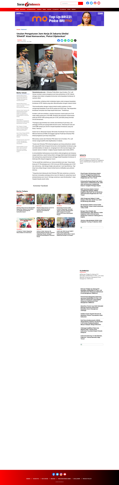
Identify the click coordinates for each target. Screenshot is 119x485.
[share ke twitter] (62, 41)
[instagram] (95, 4)
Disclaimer (76, 478)
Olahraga (63, 9)
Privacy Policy (87, 478)
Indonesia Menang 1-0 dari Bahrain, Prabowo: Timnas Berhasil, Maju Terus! (91, 337)
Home (17, 9)
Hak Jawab (45, 478)
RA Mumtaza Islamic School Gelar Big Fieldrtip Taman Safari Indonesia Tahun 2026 (92, 206)
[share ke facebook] (59, 41)
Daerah (39, 9)
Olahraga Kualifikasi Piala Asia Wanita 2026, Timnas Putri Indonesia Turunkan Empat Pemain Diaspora (91, 330)
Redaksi (53, 478)
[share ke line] (72, 41)
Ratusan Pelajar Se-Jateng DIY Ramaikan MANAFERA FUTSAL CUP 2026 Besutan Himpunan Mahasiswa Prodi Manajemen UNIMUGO (92, 291)
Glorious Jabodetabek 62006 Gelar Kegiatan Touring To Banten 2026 (91, 221)
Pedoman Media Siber (64, 478)
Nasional (23, 9)
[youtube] (99, 4)
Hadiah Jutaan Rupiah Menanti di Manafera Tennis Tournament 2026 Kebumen (91, 315)
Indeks (74, 9)
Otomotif (56, 9)
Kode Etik (36, 478)
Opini (68, 9)
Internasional (31, 9)
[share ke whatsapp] (65, 41)
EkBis (44, 9)
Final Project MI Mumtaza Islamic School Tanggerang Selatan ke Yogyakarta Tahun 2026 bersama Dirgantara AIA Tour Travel (91, 176)
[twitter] (91, 4)
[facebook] (88, 4)
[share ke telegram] (69, 41)
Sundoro (19, 40)
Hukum (49, 9)
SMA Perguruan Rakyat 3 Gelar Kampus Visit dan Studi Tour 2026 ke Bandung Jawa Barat (91, 200)
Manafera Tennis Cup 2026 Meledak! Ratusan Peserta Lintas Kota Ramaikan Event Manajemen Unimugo (92, 308)
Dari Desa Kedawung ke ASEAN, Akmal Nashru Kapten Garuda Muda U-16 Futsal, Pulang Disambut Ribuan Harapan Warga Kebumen (91, 322)
